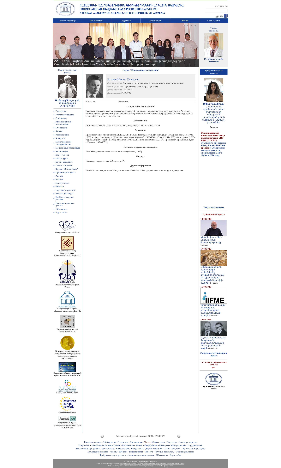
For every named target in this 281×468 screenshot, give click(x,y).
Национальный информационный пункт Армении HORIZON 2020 (67, 374)
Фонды (59, 131)
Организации (155, 20)
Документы (61, 118)
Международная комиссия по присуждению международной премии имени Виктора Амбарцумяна (67, 354)
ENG (222, 6)
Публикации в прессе (66, 172)
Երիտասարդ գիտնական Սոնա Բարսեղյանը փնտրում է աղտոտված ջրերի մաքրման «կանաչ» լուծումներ (213, 114)
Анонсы (59, 176)
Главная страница (67, 20)
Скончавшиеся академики (145, 70)
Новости (60, 186)
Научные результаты (65, 190)
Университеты (62, 183)
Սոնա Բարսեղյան (213, 104)
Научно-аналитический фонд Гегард (67, 286)
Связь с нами (213, 20)
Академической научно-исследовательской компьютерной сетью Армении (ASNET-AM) (152, 464)
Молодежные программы (68, 148)
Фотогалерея (62, 151)
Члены (184, 20)
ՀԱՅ (217, 6)
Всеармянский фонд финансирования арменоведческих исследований (67, 253)
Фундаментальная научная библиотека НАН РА (67, 330)
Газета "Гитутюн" (64, 165)
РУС (226, 6)
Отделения (126, 20)
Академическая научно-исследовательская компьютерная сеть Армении (67, 424)
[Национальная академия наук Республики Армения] (65, 16)
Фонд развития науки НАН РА (67, 232)
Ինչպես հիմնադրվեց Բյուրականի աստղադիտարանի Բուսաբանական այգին (213, 342)
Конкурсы (60, 138)
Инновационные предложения (63, 123)
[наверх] (102, 437)
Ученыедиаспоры (213, 29)
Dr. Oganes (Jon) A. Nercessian (213, 60)
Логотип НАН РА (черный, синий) (213, 387)
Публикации (61, 128)
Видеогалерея (62, 155)
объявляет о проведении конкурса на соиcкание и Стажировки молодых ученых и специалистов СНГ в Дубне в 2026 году (213, 137)
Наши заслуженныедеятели (67, 71)
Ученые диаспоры (64, 193)
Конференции (62, 135)
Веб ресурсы (62, 158)
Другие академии (64, 162)
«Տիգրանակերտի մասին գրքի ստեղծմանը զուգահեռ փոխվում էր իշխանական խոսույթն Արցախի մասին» (212, 275)
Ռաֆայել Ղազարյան (67, 100)
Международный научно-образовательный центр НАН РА (67, 309)
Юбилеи (59, 179)
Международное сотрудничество (63, 143)
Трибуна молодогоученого (214, 71)
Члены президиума (65, 115)
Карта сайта (61, 212)
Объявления (61, 209)
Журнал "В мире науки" (67, 169)
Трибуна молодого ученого (113, 455)
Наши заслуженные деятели (141, 455)
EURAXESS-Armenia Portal (67, 393)
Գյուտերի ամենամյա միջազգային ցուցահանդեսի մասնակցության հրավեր (213, 310)
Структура (61, 111)
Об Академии (96, 20)
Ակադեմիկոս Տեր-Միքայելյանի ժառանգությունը (211, 240)
